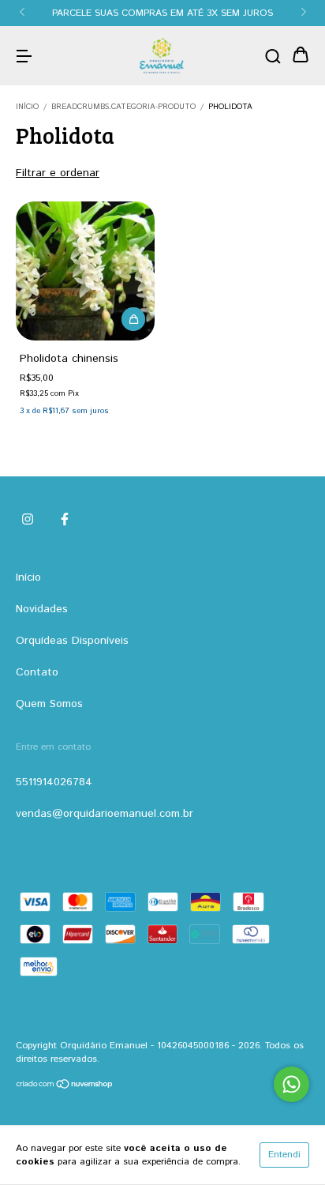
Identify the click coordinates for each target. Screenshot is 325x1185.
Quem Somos (49, 704)
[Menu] (24, 56)
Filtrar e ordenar (57, 173)
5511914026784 (54, 782)
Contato (37, 672)
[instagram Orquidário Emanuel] (27, 520)
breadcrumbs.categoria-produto (123, 106)
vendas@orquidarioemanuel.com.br (104, 814)
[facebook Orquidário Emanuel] (65, 520)
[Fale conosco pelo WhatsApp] (291, 1084)
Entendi (284, 1154)
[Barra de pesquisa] (273, 56)
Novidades (42, 609)
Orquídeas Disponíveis (72, 641)
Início (27, 106)
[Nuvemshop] (65, 1086)
